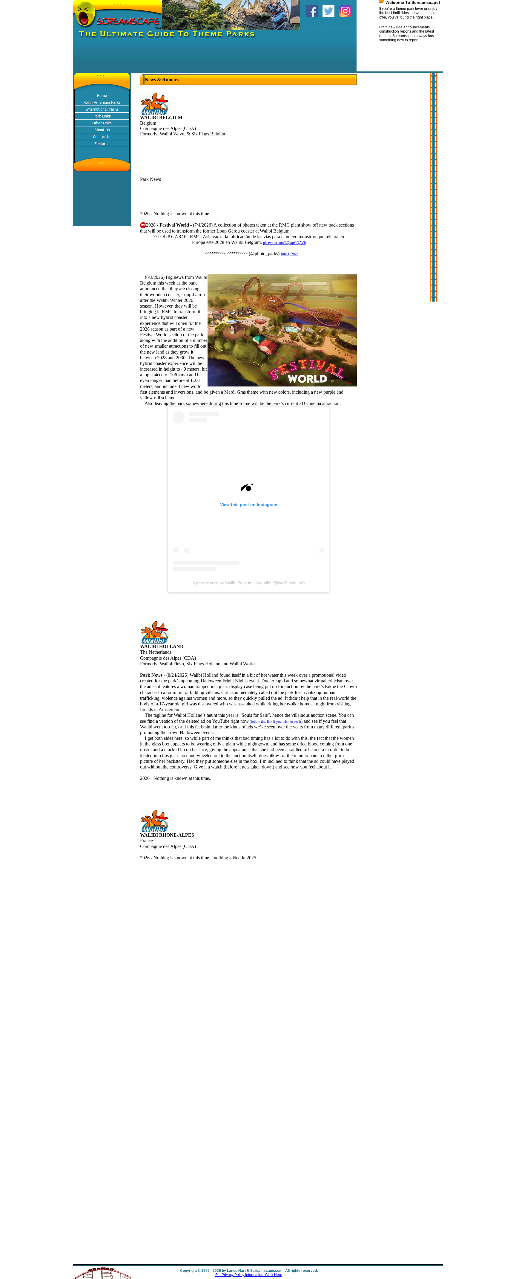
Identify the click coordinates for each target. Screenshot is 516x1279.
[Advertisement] (181, 58)
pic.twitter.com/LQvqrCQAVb (284, 243)
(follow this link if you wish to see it (275, 721)
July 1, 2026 (289, 254)
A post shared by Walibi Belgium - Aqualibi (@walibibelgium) (248, 582)
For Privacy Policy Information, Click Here (248, 1275)
